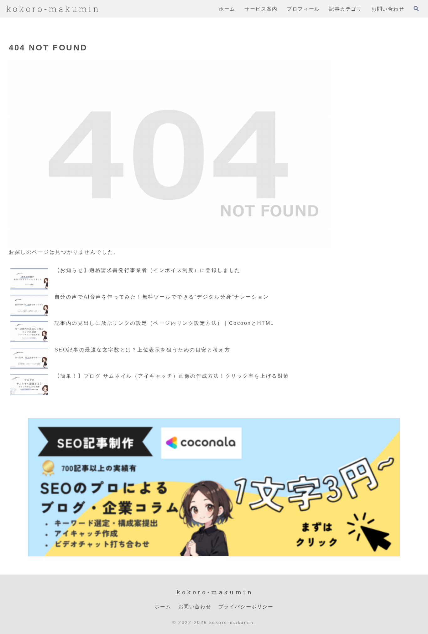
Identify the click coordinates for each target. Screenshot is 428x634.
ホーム (162, 606)
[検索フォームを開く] (416, 8)
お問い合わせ (194, 606)
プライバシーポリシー (246, 606)
